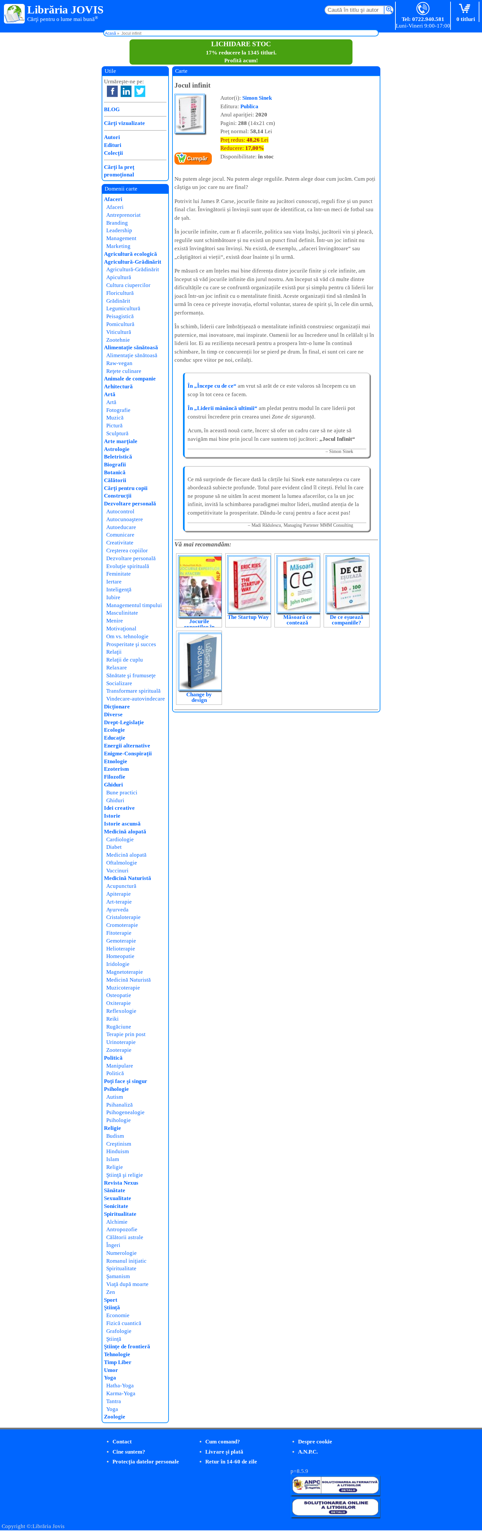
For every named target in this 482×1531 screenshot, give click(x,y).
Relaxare (116, 667)
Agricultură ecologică (130, 254)
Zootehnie (118, 340)
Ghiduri (113, 785)
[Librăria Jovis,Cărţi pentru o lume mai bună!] (14, 14)
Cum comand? (222, 1442)
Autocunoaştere (124, 519)
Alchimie (117, 1222)
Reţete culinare (123, 371)
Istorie (112, 816)
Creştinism (118, 1144)
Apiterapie (118, 894)
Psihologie (116, 1089)
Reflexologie (121, 1011)
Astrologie (117, 449)
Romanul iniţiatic (126, 1261)
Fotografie (118, 410)
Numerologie (121, 1253)
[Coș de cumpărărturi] (465, 9)
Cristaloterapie (123, 917)
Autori (112, 137)
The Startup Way (248, 617)
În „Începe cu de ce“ (212, 386)
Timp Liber (117, 1362)
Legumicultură (123, 308)
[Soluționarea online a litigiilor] (335, 1515)
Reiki (112, 1019)
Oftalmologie (121, 863)
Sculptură (117, 433)
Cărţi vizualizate (124, 123)
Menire (114, 621)
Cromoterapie (122, 925)
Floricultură (120, 293)
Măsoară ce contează (297, 620)
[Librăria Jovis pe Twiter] (139, 91)
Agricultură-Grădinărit (132, 262)
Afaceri (113, 199)
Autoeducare (121, 527)
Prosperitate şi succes (131, 644)
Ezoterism (116, 769)
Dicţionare (117, 707)
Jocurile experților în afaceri (199, 627)
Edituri (112, 145)
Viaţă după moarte (127, 1284)
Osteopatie (118, 995)
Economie (118, 1315)
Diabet (114, 847)
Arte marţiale (120, 441)
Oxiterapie (118, 1003)
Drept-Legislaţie (124, 722)
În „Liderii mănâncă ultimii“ (222, 408)
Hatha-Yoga (120, 1385)
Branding (117, 223)
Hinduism (117, 1151)
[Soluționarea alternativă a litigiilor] (335, 1493)
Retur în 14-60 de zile (231, 1462)
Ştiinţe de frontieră (127, 1346)
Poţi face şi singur (125, 1081)
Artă (109, 394)
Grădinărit (118, 301)
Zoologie (114, 1417)
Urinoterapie (121, 1042)
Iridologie (118, 964)
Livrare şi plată (224, 1452)
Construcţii (117, 496)
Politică (113, 1058)
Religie (112, 1128)
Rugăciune (118, 1027)
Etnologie (115, 761)
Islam (112, 1159)
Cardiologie (120, 839)
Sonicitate (116, 1206)
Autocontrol (120, 511)
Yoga (110, 1378)
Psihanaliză (119, 1105)
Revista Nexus (121, 1183)
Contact (122, 1442)
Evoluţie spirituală (127, 566)
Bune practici (121, 792)
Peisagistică (120, 316)
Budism (115, 1136)
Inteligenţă (118, 589)
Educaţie (114, 738)
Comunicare (120, 535)
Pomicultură (120, 324)
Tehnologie (117, 1354)
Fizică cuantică (123, 1323)
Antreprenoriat (123, 215)
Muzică (115, 418)
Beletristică (118, 457)
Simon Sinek (257, 98)
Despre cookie (315, 1442)
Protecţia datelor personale (145, 1462)
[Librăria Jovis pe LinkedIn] (126, 91)
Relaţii (114, 652)
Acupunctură (121, 886)
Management (121, 238)
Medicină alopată (125, 831)
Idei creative (119, 808)
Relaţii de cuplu (124, 660)
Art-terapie (119, 902)
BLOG (112, 109)
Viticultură (118, 332)
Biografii (115, 464)
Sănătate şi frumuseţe (131, 675)
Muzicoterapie (123, 988)
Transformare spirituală (133, 691)
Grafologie (118, 1331)
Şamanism (118, 1276)
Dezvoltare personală (130, 503)
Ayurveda (117, 910)
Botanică (115, 472)
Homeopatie (120, 956)
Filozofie (114, 777)
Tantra (113, 1401)
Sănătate (114, 1190)
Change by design (199, 697)
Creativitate (119, 543)
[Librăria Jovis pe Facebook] (112, 91)
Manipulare (119, 1066)
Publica (249, 106)
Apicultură (118, 277)
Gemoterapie (121, 941)
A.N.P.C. (308, 1452)
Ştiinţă (112, 1307)
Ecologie (114, 730)
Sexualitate (117, 1198)
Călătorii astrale (124, 1237)
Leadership (119, 230)
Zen (110, 1292)
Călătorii (115, 480)
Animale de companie (130, 379)
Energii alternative (127, 746)
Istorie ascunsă (122, 824)
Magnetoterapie (124, 972)
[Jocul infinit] (189, 132)
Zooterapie (118, 1050)
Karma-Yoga (120, 1393)
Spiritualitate (120, 1214)
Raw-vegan (119, 363)
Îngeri (113, 1245)
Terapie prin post (126, 1034)
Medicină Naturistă (127, 878)
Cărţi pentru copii (126, 488)
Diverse (113, 714)
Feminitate (118, 574)
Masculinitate (122, 613)
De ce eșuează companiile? (346, 620)
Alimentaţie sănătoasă (131, 347)
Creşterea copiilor (127, 550)
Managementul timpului (134, 605)
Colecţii (113, 153)
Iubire (113, 597)
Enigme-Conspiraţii (128, 753)
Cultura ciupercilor (128, 285)
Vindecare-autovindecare (135, 699)
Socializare (119, 683)
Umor (111, 1370)
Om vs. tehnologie (127, 636)
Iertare (114, 582)
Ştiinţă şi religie (124, 1175)
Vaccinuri (117, 871)
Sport (110, 1300)
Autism (114, 1097)
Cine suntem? (128, 1452)
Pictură (114, 425)
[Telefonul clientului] (423, 9)
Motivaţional (121, 628)
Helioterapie (120, 949)
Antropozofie (121, 1229)
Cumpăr (197, 158)
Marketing (118, 246)
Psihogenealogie (125, 1112)
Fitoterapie (118, 933)
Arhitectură (118, 386)
